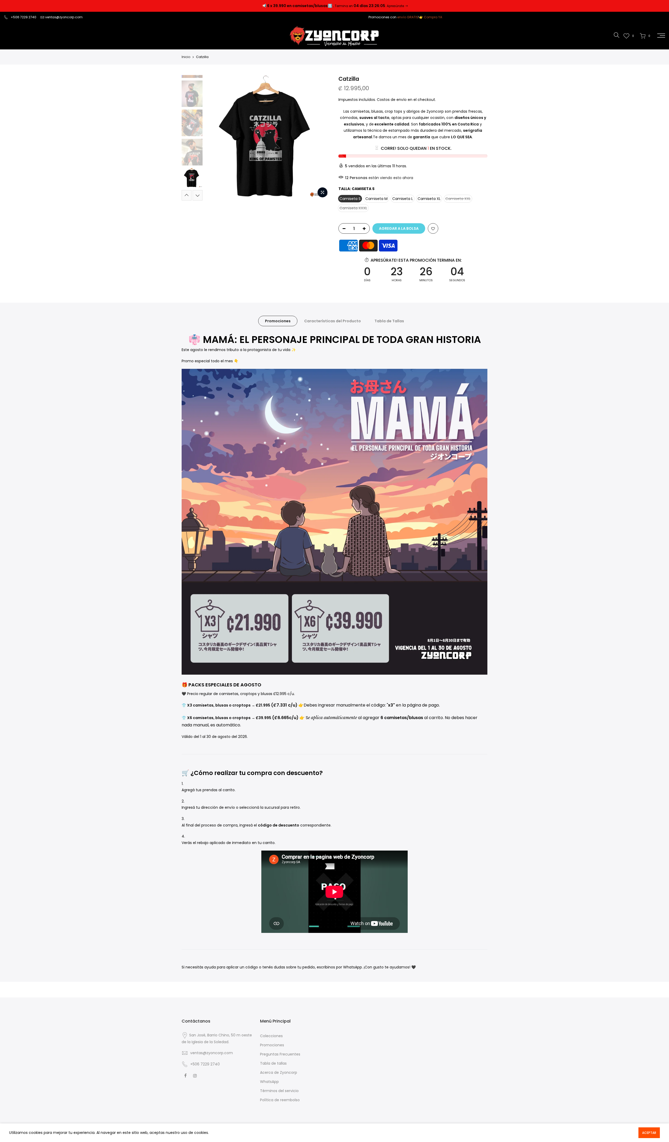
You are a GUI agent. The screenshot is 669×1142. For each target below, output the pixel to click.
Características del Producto (332, 321)
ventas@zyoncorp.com (64, 17)
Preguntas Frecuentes (280, 1054)
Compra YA (433, 17)
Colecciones (271, 1035)
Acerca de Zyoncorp (278, 1072)
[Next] (321, 137)
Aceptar (649, 1132)
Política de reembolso (280, 1100)
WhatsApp (269, 1081)
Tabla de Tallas (389, 321)
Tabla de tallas (273, 1063)
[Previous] (214, 137)
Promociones (278, 321)
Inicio (186, 57)
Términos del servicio (279, 1090)
